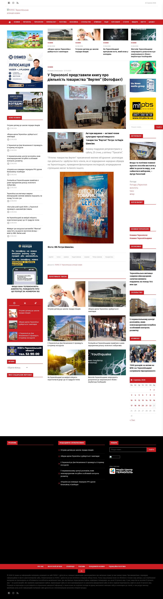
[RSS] (17, 3)
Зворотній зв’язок (55, 566)
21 (146, 406)
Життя (143, 22)
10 (131, 400)
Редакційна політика (117, 566)
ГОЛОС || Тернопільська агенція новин (68, 265)
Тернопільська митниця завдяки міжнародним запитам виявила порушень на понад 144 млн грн (24, 196)
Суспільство (86, 22)
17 (131, 406)
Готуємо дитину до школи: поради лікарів (23, 125)
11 (135, 400)
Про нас (40, 566)
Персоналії (115, 22)
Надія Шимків (76, 257)
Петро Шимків (97, 257)
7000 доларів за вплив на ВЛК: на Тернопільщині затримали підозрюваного (142, 368)
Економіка (74, 22)
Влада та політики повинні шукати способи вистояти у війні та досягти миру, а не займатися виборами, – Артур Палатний (143, 168)
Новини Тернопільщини (141, 238)
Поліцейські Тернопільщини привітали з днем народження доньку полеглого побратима (23, 182)
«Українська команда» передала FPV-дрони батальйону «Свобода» (24, 170)
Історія (126, 22)
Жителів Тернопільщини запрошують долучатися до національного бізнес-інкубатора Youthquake (103, 379)
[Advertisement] (30, 464)
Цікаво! (152, 22)
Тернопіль (27, 22)
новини (86, 257)
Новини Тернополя (138, 235)
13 (143, 400)
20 (143, 406)
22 (150, 406)
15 (150, 400)
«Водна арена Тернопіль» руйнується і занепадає (22, 135)
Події (106, 22)
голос (59, 257)
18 (135, 406)
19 (139, 406)
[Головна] (9, 22)
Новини (17, 22)
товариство (109, 257)
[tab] (14, 303)
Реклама (81, 566)
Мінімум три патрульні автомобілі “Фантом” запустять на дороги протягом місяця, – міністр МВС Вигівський (24, 231)
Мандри (135, 22)
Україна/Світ (51, 22)
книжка (66, 257)
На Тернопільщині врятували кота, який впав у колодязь (115, 51)
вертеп (51, 257)
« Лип (132, 420)
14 (146, 400)
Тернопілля (38, 22)
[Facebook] (9, 3)
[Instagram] (13, 3)
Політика (62, 22)
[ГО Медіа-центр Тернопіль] (133, 470)
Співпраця (70, 566)
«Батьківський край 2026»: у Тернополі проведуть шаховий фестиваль (22, 208)
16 (154, 400)
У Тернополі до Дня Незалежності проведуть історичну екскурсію (24, 146)
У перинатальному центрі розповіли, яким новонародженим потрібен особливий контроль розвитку (23, 158)
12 (139, 400)
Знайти (151, 450)
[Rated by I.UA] (133, 457)
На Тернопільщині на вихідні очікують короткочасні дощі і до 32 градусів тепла (23, 219)
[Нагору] (81, 571)
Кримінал (97, 22)
